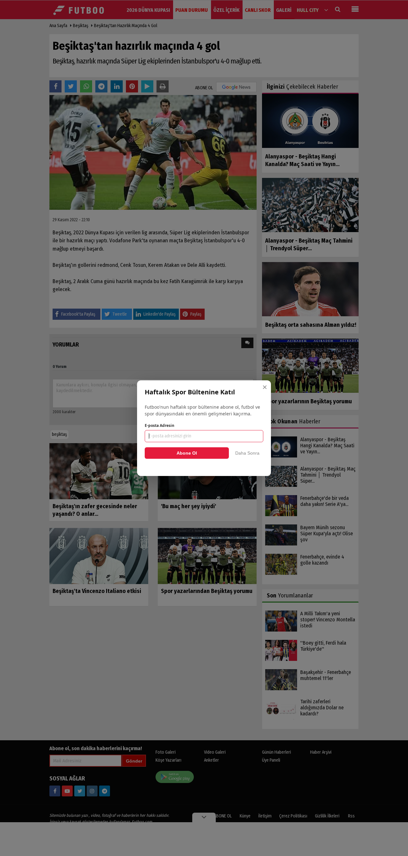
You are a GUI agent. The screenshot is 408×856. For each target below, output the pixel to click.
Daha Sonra (247, 453)
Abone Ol (187, 453)
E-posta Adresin (159, 425)
